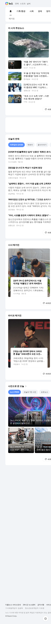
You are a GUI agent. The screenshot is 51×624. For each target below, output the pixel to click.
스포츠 (23, 3)
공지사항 (40, 605)
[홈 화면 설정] (45, 618)
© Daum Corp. (11, 616)
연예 (17, 3)
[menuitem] (10, 11)
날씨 (29, 3)
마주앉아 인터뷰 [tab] (16, 145)
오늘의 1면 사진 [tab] (30, 392)
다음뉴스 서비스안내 (13, 605)
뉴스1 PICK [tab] (14, 392)
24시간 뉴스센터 (29, 605)
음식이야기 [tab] (42, 145)
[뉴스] (11, 3)
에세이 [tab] (30, 145)
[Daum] (7, 3)
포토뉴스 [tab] (44, 392)
